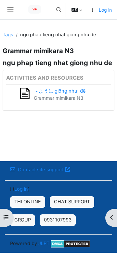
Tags (8, 35)
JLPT (43, 243)
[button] (58, 9)
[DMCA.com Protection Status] (70, 243)
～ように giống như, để (60, 91)
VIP (34, 9)
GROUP (22, 220)
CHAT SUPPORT (72, 202)
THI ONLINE (27, 202)
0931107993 (58, 220)
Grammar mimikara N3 (58, 98)
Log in (105, 10)
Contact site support (41, 170)
